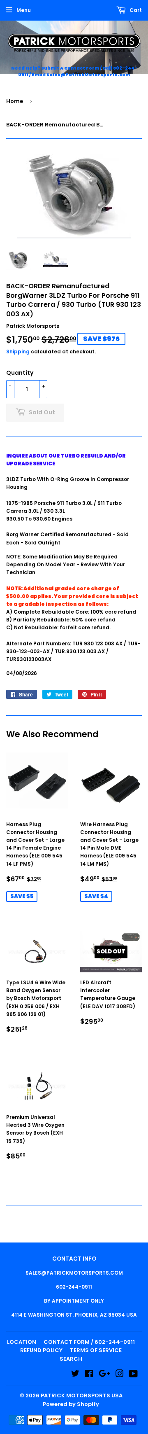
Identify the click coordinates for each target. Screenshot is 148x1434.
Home (14, 101)
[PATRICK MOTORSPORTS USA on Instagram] (120, 1374)
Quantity (19, 373)
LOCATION (21, 1342)
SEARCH (71, 1359)
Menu (23, 10)
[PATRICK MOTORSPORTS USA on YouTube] (133, 1374)
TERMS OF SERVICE (96, 1350)
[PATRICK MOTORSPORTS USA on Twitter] (75, 1374)
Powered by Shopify (71, 1404)
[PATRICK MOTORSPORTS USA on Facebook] (89, 1374)
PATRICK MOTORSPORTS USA (82, 1395)
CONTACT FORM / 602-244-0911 (89, 1342)
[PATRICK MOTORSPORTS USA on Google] (104, 1374)
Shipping (18, 351)
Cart (135, 10)
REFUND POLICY (41, 1350)
